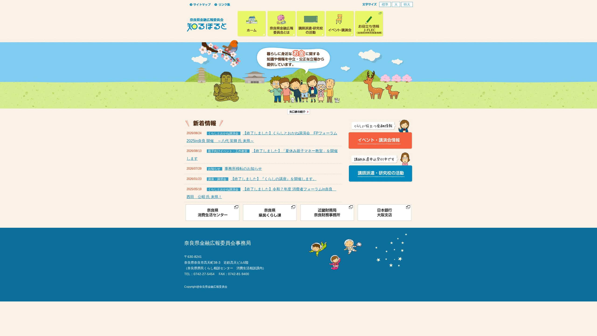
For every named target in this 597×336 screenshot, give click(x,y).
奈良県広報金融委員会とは (281, 24)
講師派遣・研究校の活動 (311, 24)
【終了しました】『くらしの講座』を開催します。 (273, 179)
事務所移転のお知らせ (243, 169)
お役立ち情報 (369, 24)
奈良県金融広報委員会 (252, 24)
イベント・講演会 (340, 24)
